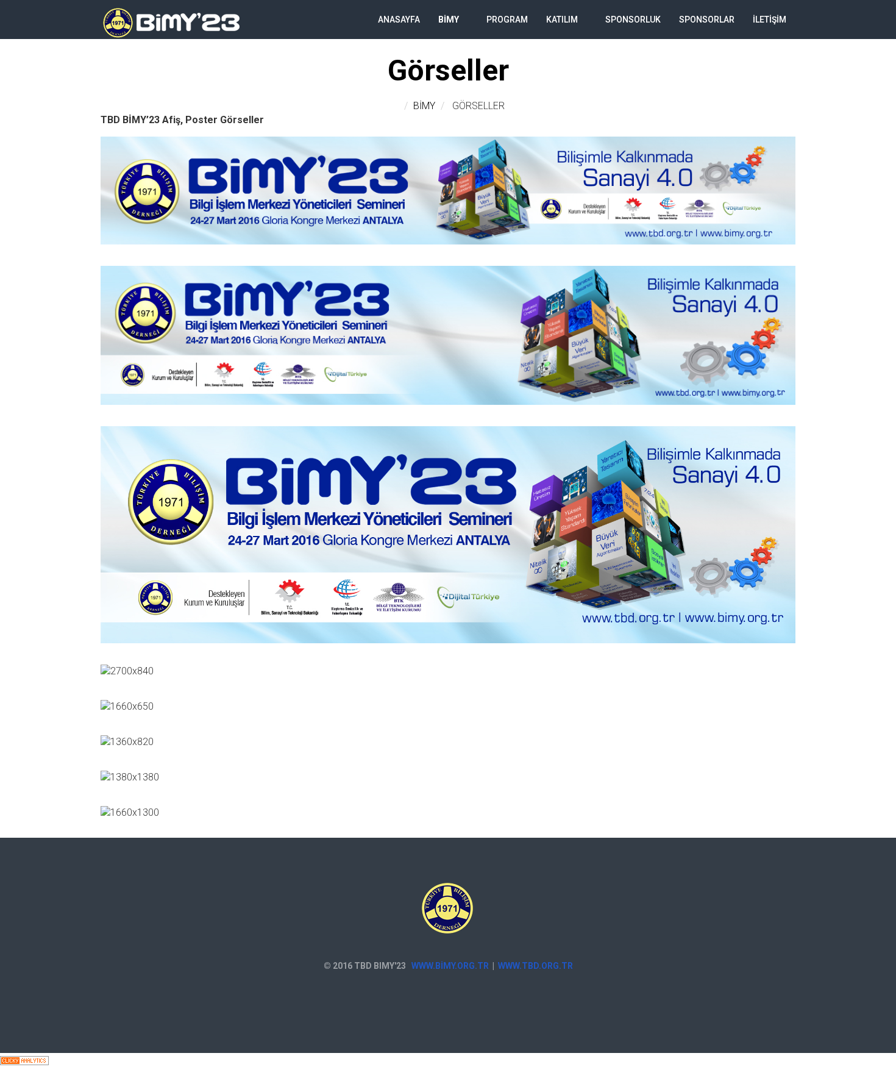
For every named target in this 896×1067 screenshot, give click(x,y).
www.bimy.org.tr (450, 966)
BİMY (448, 19)
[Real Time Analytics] (24, 1059)
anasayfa (399, 19)
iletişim (769, 19)
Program (507, 19)
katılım (562, 19)
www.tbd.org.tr (535, 966)
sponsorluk (633, 19)
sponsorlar (706, 19)
